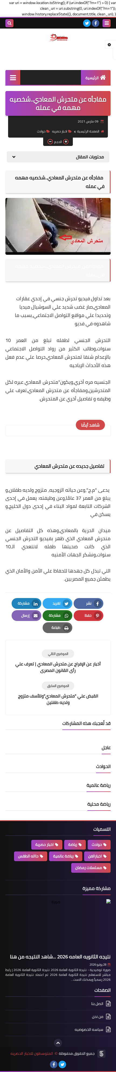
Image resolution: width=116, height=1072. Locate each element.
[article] (58, 661)
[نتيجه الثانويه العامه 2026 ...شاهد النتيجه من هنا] (58, 925)
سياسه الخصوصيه (89, 1029)
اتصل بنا (97, 1004)
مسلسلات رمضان (88, 867)
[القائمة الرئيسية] (12, 77)
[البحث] (9, 23)
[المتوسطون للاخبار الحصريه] (58, 37)
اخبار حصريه (59, 131)
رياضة (72, 844)
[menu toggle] (107, 23)
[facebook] (95, 23)
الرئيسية (92, 77)
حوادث (41, 131)
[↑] (58, 1043)
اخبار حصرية (44, 844)
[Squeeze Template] (101, 1054)
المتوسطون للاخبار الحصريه (32, 1053)
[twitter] (87, 23)
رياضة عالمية (63, 856)
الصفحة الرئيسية (88, 131)
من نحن (97, 1016)
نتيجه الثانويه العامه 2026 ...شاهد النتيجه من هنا (60, 956)
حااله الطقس (28, 856)
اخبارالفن (95, 856)
